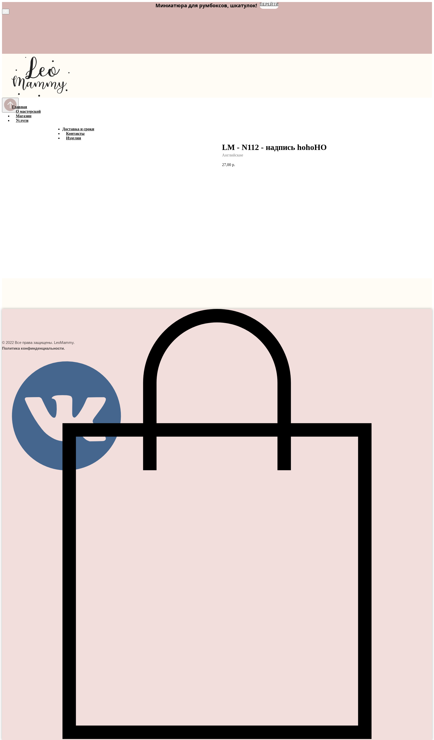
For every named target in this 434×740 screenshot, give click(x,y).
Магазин (23, 116)
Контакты (75, 133)
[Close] (5, 11)
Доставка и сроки (78, 129)
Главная (19, 107)
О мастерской (28, 111)
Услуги (22, 120)
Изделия (73, 138)
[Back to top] (10, 105)
